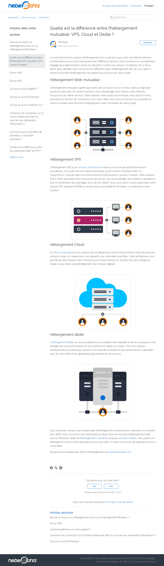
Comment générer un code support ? (70, 529)
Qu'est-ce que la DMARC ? (24, 88)
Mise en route (29, 17)
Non (111, 486)
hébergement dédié (63, 342)
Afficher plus (16, 157)
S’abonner (147, 42)
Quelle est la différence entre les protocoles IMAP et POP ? (26, 148)
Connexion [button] (136, 5)
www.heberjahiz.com (120, 452)
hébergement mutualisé (94, 438)
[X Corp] (56, 467)
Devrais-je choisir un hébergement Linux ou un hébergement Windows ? (24, 45)
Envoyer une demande (114, 5)
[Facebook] (51, 467)
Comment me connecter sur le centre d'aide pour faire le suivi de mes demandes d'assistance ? (26, 118)
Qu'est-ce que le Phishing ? (24, 96)
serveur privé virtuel (89, 167)
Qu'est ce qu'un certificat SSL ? (26, 104)
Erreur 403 (16, 80)
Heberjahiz (13, 17)
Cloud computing (62, 252)
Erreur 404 (16, 72)
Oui (94, 486)
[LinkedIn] (60, 467)
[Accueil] (24, 8)
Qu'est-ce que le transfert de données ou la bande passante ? (26, 135)
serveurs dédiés (128, 438)
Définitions (44, 17)
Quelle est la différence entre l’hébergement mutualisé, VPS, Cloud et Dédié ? (26, 61)
